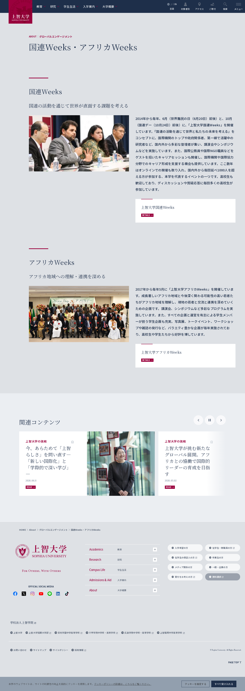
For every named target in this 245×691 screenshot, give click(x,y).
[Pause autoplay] (210, 420)
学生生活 (71, 6)
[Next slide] (221, 420)
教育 (41, 6)
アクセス (199, 8)
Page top (233, 662)
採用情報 (79, 649)
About (33, 36)
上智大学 (17, 632)
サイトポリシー (60, 649)
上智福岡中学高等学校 (171, 632)
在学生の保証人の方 (185, 557)
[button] (72, 441)
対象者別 (185, 8)
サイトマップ (39, 649)
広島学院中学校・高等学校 (138, 632)
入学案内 (90, 6)
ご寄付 (212, 8)
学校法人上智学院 (22, 623)
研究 (55, 6)
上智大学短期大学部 (39, 632)
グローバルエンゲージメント (55, 36)
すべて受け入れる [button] (224, 684)
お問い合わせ (20, 649)
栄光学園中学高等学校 (69, 632)
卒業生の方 (217, 557)
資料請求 (216, 576)
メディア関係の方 (183, 567)
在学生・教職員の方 (222, 547)
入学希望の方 (181, 547)
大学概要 (109, 6)
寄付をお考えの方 (183, 576)
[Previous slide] (198, 420)
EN (176, 4)
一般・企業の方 (220, 567)
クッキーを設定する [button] (195, 684)
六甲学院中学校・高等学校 (102, 632)
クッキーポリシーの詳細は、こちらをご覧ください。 (122, 684)
